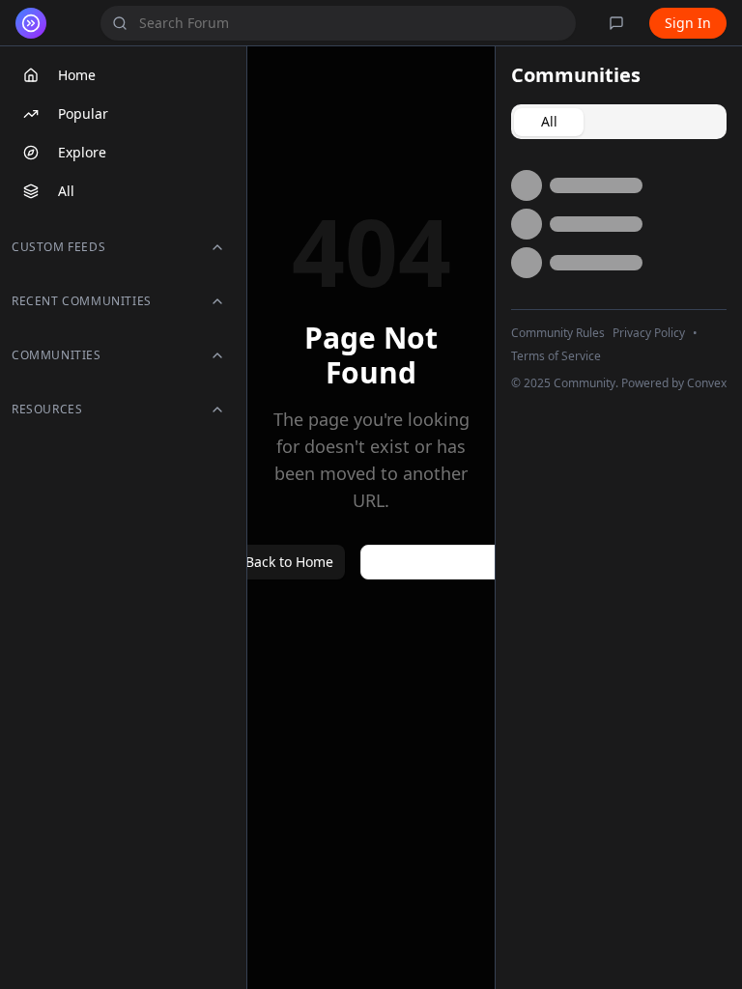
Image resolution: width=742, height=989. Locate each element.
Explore (82, 152)
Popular (83, 113)
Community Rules (558, 333)
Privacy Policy (649, 333)
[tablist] (619, 121)
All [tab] (549, 121)
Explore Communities (446, 561)
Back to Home (289, 561)
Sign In (688, 23)
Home (77, 75)
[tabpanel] (619, 224)
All (66, 191)
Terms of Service (556, 356)
